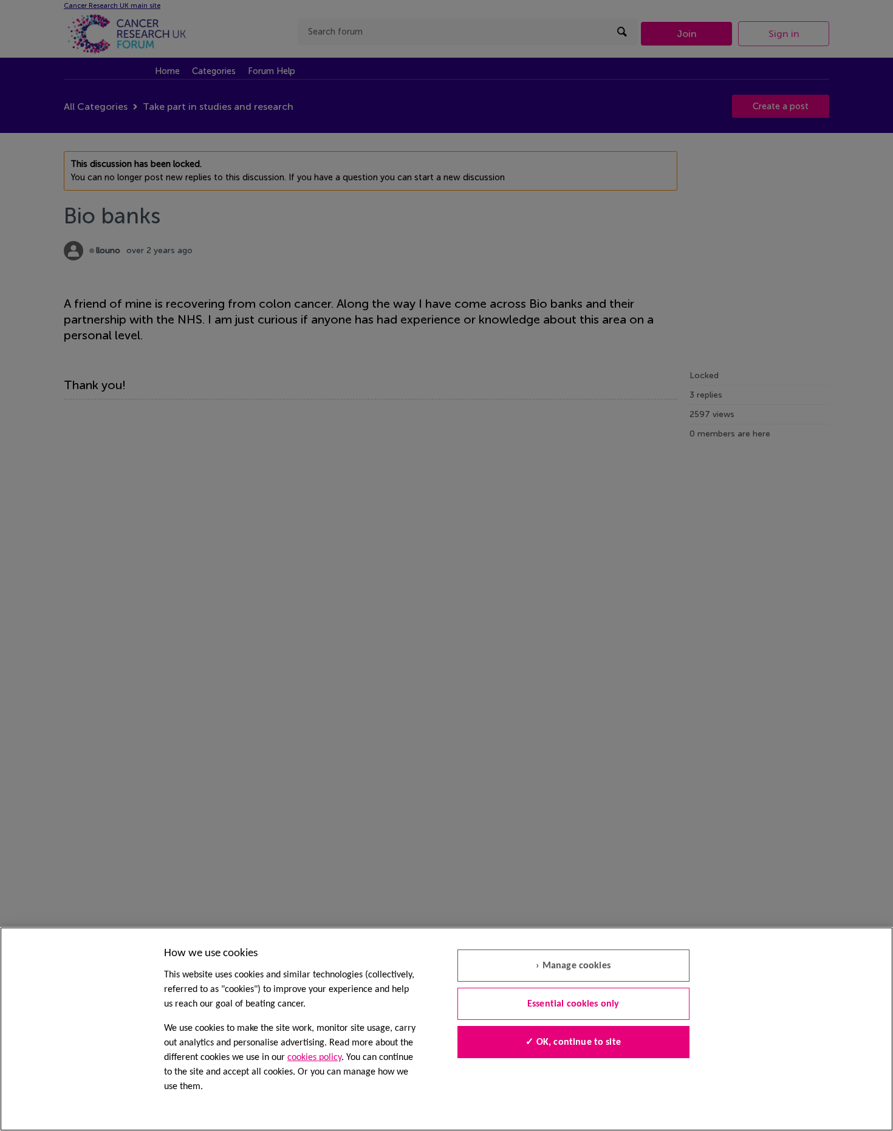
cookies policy (314, 1057)
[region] (446, 1029)
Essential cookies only (573, 1004)
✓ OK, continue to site (573, 1042)
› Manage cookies (573, 966)
